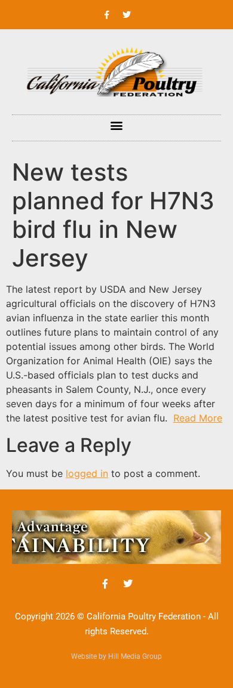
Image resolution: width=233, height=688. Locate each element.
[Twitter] (126, 15)
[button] (117, 125)
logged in (87, 473)
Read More (197, 418)
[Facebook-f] (107, 15)
